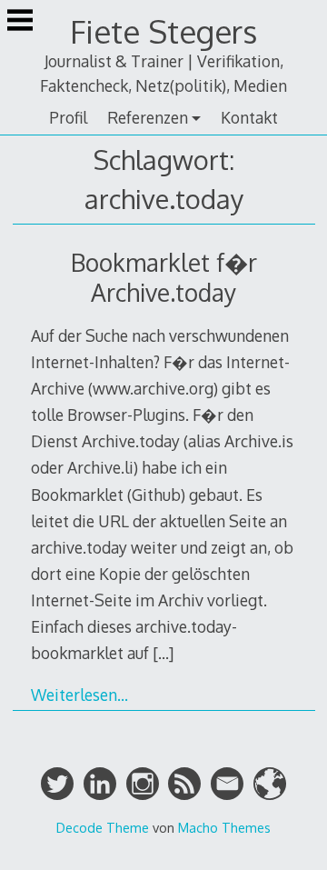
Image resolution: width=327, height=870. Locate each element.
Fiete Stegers (163, 31)
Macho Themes (224, 827)
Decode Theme (102, 827)
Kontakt (249, 117)
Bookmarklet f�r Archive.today (164, 277)
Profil (68, 117)
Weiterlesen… (79, 695)
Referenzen (147, 117)
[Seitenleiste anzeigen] (20, 21)
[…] (163, 653)
